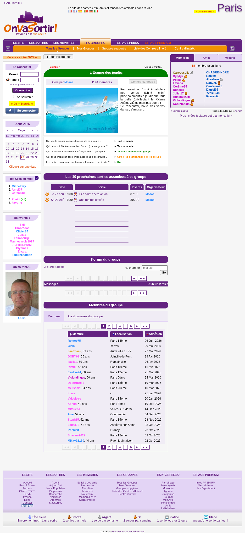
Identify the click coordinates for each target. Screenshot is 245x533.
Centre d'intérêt (185, 48)
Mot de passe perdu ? (22, 84)
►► (142, 278)
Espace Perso (128, 42)
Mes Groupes (86, 48)
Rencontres (168, 502)
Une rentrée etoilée (91, 200)
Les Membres (63, 42)
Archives (55, 499)
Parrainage (168, 482)
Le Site (18, 42)
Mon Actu (168, 488)
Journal (168, 496)
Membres (54, 316)
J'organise (168, 494)
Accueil (27, 482)
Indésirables (168, 508)
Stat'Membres (87, 499)
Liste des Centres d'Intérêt (150, 48)
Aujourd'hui (55, 485)
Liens (27, 499)
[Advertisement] (155, 25)
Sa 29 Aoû (57, 200)
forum (238, 111)
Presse (27, 496)
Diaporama (55, 491)
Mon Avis (168, 499)
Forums (27, 488)
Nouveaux (87, 494)
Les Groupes (94, 43)
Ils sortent (87, 491)
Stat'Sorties (55, 502)
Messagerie (168, 485)
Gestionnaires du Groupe (85, 316)
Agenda (168, 491)
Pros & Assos (27, 485)
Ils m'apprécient (206, 488)
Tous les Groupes (58, 48)
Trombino (87, 488)
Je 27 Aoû (57, 194)
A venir (56, 482)
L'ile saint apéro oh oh (93, 194)
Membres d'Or (87, 496)
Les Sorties (38, 42)
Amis (206, 58)
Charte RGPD (27, 491)
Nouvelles (55, 496)
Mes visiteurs (205, 485)
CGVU (27, 494)
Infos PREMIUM (205, 482)
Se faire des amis (87, 482)
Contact (27, 502)
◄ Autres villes (12, 3)
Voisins (230, 58)
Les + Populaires (55, 488)
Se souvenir (25, 97)
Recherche (55, 494)
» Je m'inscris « (205, 11)
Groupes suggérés (114, 48)
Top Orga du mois (21, 179)
